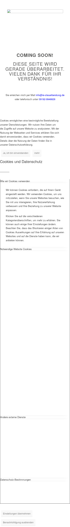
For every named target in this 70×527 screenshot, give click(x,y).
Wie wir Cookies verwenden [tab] (15, 181)
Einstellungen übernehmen (17, 513)
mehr (37, 152)
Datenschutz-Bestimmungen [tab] (15, 479)
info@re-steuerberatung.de (50, 95)
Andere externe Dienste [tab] (13, 417)
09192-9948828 (47, 99)
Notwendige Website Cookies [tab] (16, 249)
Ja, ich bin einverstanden (15, 152)
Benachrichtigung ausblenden (18, 522)
